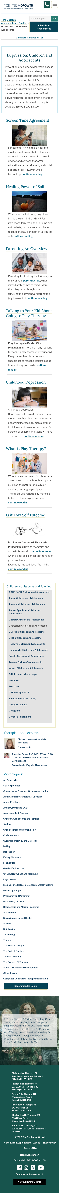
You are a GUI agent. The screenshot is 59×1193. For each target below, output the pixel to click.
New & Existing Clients (29, 1182)
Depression (9, 852)
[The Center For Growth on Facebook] (19, 1167)
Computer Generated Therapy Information (25, 978)
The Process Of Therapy (15, 962)
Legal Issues (9, 879)
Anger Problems (11, 802)
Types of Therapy (12, 956)
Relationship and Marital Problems (21, 907)
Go (54, 18)
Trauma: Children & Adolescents (25, 662)
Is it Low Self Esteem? (25, 515)
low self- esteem (41, 551)
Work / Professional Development (20, 967)
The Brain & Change (13, 945)
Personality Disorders (14, 901)
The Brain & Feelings (13, 951)
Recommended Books (25, 986)
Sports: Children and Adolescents (26, 656)
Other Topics (10, 973)
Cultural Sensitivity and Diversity (20, 841)
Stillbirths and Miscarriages (23, 674)
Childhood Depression (26, 382)
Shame (7, 923)
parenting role (31, 280)
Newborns (14, 680)
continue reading (32, 174)
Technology (9, 934)
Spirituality (9, 929)
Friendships (9, 863)
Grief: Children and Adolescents (25, 638)
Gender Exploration (13, 868)
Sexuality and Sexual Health (17, 918)
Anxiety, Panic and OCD (15, 807)
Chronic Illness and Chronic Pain (19, 830)
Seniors (7, 824)
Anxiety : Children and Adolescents (27, 604)
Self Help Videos (11, 785)
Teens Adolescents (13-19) (22, 698)
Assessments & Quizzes (15, 813)
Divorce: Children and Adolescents (26, 632)
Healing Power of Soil (25, 186)
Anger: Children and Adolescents (26, 598)
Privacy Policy (49, 1142)
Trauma (7, 940)
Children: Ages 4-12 (19, 692)
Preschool (14, 686)
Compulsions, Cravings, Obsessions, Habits (25, 791)
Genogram (14, 710)
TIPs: (3, 20)
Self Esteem (9, 912)
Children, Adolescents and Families (21, 818)
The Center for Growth (34, 1137)
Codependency (11, 835)
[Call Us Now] (46, 4)
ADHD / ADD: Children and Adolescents (29, 592)
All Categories (10, 780)
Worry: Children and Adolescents (26, 668)
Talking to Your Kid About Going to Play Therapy (29, 313)
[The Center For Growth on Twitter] (33, 1167)
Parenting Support (13, 890)
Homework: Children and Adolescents (28, 650)
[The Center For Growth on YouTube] (39, 1167)
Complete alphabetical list (29, 37)
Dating (6, 846)
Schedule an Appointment (44, 27)
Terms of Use (30, 1148)
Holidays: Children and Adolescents (27, 644)
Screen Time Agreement (27, 120)
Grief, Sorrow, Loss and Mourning (20, 874)
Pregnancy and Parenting (16, 896)
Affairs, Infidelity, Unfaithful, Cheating (22, 796)
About (36, 1142)
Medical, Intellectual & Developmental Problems (28, 885)
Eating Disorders (12, 857)
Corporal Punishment (20, 716)
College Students (18, 704)
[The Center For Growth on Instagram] (26, 1167)
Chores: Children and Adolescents (26, 619)
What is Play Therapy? (26, 448)
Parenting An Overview (26, 248)
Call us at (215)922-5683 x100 (30, 1160)
